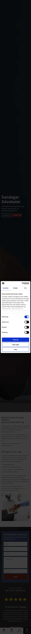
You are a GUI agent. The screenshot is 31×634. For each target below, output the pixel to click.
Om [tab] (25, 288)
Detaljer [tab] (15, 288)
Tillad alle (15, 339)
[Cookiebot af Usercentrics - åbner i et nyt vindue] (22, 283)
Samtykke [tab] (5, 288)
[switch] (26, 322)
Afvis (15, 349)
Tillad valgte (15, 344)
